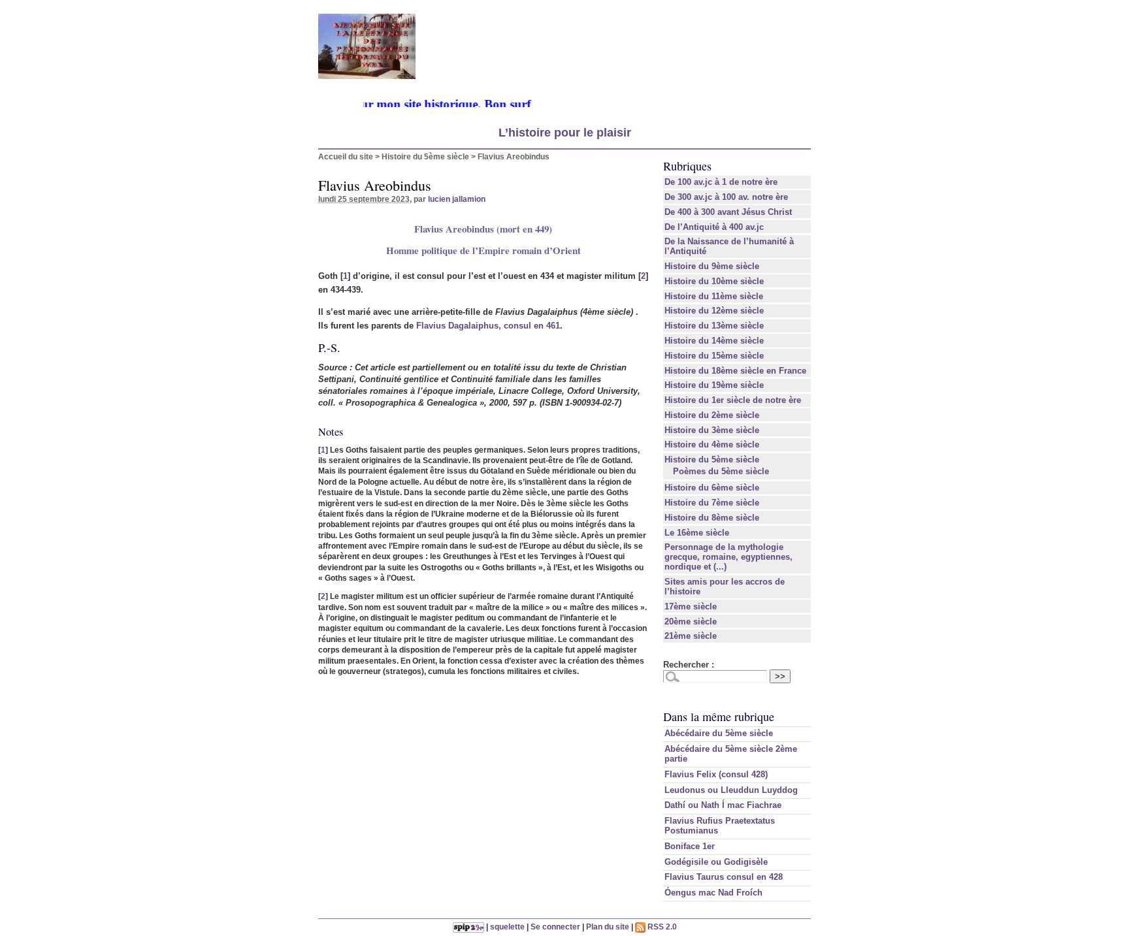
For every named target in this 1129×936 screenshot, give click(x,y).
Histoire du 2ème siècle (711, 415)
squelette (507, 926)
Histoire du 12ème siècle (714, 310)
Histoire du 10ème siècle (714, 281)
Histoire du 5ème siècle (425, 156)
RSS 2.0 (661, 926)
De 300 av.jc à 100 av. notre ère (726, 197)
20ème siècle (690, 621)
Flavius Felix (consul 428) (716, 774)
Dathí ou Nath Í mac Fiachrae (722, 805)
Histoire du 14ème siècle (714, 341)
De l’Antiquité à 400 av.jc (714, 227)
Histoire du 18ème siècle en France (735, 371)
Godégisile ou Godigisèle (716, 862)
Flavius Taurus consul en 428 (723, 877)
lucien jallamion (456, 199)
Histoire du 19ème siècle (714, 385)
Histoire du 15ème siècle (714, 356)
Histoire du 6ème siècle (711, 487)
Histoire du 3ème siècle (711, 430)
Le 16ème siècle (696, 533)
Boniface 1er (689, 846)
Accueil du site (345, 156)
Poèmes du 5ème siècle (721, 471)
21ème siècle (690, 636)
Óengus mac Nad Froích (713, 892)
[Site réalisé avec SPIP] (468, 926)
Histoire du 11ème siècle (713, 296)
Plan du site (607, 926)
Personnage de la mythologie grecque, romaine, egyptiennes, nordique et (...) (728, 557)
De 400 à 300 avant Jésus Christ (728, 212)
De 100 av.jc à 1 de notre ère (720, 182)
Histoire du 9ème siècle (711, 266)
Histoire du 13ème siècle (714, 326)
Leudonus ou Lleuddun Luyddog (731, 790)
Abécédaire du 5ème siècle (718, 733)
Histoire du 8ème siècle (711, 518)
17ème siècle (690, 606)
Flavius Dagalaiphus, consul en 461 (488, 326)
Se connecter (555, 926)
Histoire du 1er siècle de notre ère (732, 400)
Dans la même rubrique (718, 716)
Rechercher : (688, 665)
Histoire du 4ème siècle (711, 444)
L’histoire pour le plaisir (565, 132)
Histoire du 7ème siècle (711, 503)
